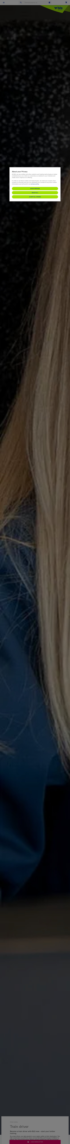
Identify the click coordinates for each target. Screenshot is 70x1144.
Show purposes (35, 188)
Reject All (35, 192)
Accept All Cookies (35, 196)
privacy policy (35, 184)
